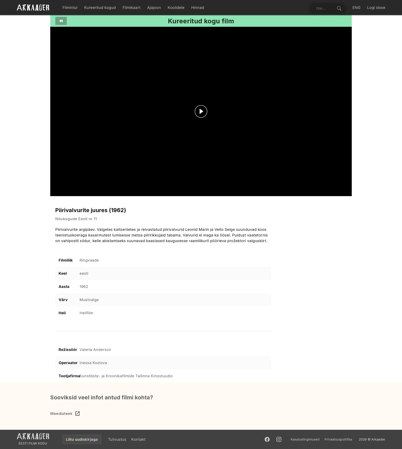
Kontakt (138, 439)
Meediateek (61, 413)
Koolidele (176, 7)
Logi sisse (376, 7)
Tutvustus (117, 439)
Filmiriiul (69, 7)
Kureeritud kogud (100, 7)
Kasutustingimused (305, 439)
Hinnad (197, 7)
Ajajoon (154, 7)
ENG (356, 7)
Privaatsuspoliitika (338, 439)
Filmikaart (131, 7)
